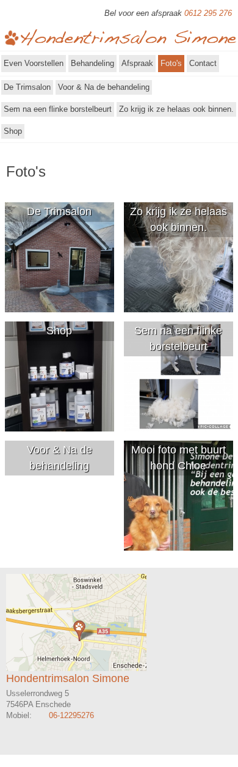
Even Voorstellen (33, 63)
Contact (203, 63)
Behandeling (92, 63)
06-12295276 (71, 715)
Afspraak (137, 63)
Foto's (171, 63)
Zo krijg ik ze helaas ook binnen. (176, 109)
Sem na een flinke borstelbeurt (58, 109)
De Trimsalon (27, 87)
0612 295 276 (208, 13)
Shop (13, 131)
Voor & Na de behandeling (104, 87)
